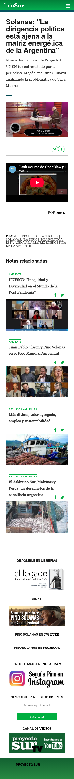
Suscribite (37, 716)
